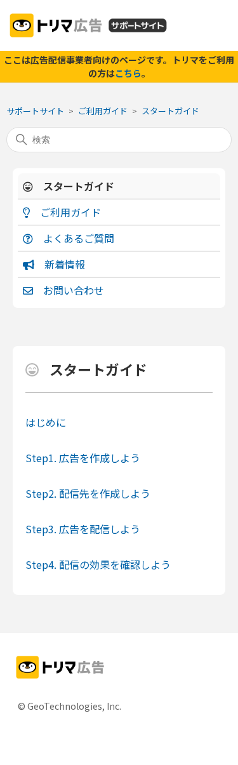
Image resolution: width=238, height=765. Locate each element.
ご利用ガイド (103, 111)
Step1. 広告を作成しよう (82, 457)
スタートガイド (170, 111)
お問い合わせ (73, 290)
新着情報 (64, 264)
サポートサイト (35, 111)
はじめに (45, 422)
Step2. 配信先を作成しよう (87, 493)
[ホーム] (88, 25)
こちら (128, 73)
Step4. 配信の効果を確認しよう (98, 564)
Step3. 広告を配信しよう (82, 528)
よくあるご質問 (78, 238)
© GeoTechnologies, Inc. (69, 706)
